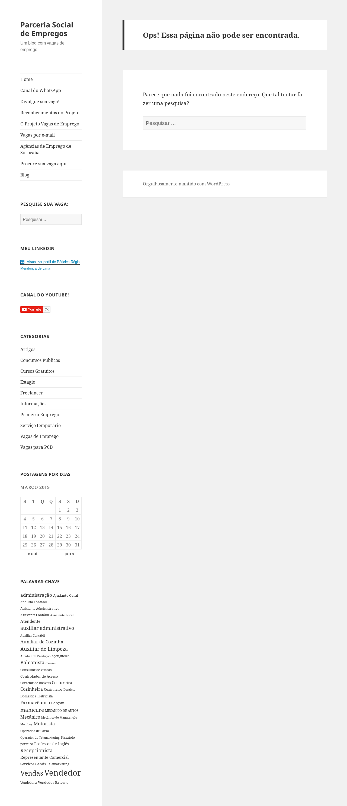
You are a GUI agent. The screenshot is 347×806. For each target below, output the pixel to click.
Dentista (69, 689)
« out (33, 554)
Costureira (62, 682)
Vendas (31, 772)
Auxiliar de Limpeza (44, 649)
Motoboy (26, 724)
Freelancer (31, 393)
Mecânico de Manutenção (59, 717)
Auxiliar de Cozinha (41, 641)
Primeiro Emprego (39, 415)
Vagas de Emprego (39, 436)
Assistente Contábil (34, 615)
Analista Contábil (33, 602)
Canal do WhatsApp (40, 90)
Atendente (30, 621)
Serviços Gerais (33, 763)
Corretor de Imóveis (35, 683)
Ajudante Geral (65, 595)
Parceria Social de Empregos (46, 29)
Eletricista (45, 696)
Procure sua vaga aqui (43, 164)
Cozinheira (31, 689)
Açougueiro (60, 656)
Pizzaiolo (68, 737)
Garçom (57, 702)
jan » (69, 554)
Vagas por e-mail (37, 135)
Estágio (27, 382)
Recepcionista (36, 750)
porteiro (26, 744)
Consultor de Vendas (36, 670)
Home (26, 79)
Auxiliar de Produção (35, 656)
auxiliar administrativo (47, 628)
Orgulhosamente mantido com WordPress (186, 184)
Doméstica (28, 696)
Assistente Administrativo (39, 608)
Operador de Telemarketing (40, 737)
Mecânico (30, 717)
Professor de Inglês (51, 743)
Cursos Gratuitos (37, 371)
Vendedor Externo (53, 782)
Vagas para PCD (36, 447)
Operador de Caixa (34, 731)
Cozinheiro (53, 689)
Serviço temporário (40, 425)
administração (36, 595)
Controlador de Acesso (39, 676)
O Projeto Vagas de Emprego (49, 124)
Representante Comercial (44, 757)
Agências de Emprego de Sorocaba (45, 149)
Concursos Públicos (40, 360)
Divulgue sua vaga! (39, 102)
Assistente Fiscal (61, 615)
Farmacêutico (35, 702)
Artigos (27, 349)
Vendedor (62, 772)
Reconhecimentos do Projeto (49, 113)
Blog (24, 175)
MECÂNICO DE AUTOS (62, 710)
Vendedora (28, 782)
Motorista (44, 723)
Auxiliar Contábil (32, 635)
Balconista (32, 662)
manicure (32, 709)
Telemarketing (58, 764)
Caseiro (51, 663)
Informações (33, 404)
